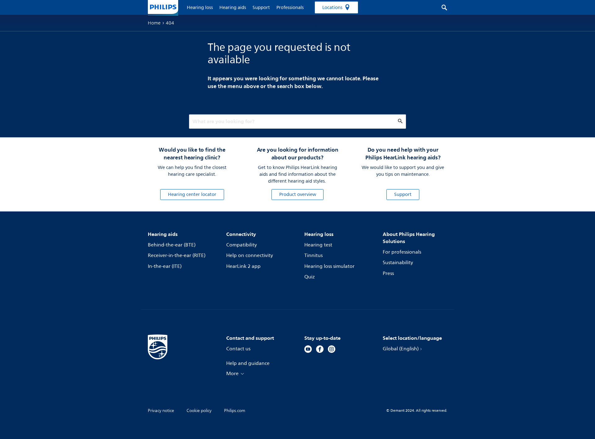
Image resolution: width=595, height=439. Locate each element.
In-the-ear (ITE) (165, 266)
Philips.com (234, 410)
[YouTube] (308, 350)
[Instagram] (331, 350)
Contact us (238, 349)
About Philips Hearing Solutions (409, 238)
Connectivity (241, 234)
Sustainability (398, 263)
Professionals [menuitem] (290, 7)
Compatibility (241, 245)
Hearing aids (163, 234)
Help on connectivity (249, 255)
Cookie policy (199, 410)
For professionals (402, 252)
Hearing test (318, 245)
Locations (332, 7)
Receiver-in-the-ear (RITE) (176, 255)
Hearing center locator (192, 194)
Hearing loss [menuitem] (200, 7)
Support (403, 194)
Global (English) (401, 348)
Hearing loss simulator (329, 266)
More (232, 373)
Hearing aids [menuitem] (232, 7)
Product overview (297, 194)
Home (154, 23)
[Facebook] (320, 350)
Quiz (309, 277)
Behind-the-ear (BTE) (172, 245)
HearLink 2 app (243, 266)
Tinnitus (313, 255)
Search (441, 7)
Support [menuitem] (261, 7)
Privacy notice (161, 410)
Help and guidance (248, 363)
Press (388, 273)
